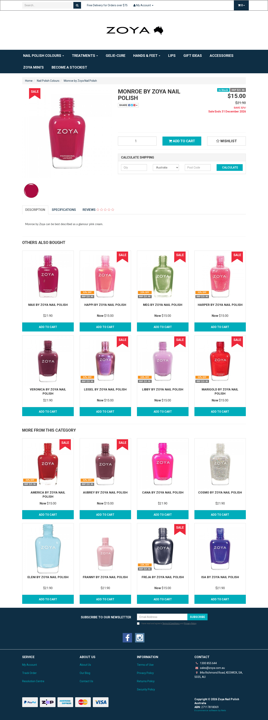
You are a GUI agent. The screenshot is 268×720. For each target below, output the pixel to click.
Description (35, 210)
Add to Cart (183, 141)
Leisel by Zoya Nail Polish (105, 389)
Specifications (64, 210)
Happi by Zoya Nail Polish (105, 305)
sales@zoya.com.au (212, 667)
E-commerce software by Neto (210, 710)
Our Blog (85, 673)
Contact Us (86, 681)
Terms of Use (145, 664)
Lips (172, 55)
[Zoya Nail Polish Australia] (134, 30)
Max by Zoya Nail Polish (48, 305)
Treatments (84, 55)
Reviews (89, 210)
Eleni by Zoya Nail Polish (47, 577)
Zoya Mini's (33, 67)
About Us (85, 664)
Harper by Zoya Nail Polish (220, 305)
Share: (123, 105)
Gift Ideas (192, 55)
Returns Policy (146, 681)
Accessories (221, 55)
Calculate (230, 167)
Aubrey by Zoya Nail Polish (105, 492)
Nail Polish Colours (42, 55)
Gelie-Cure (115, 55)
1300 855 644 (208, 663)
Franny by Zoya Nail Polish (105, 577)
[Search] (77, 5)
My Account (29, 664)
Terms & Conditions (171, 623)
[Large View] (31, 191)
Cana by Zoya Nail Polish (162, 492)
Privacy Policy (190, 623)
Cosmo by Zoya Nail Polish (220, 492)
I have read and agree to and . (169, 623)
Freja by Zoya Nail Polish (163, 577)
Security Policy (146, 689)
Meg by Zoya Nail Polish (162, 305)
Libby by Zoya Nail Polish (162, 389)
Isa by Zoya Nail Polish (220, 577)
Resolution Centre (33, 681)
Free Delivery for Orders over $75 (107, 5)
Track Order (29, 673)
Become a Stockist (69, 67)
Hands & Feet (145, 55)
